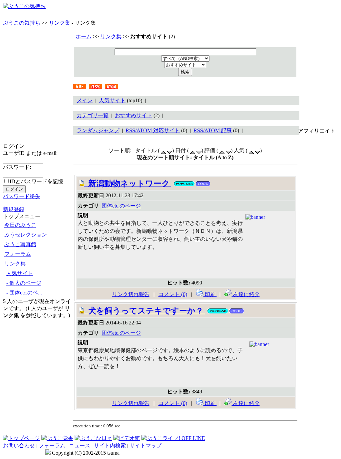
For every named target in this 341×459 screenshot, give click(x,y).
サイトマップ (146, 445)
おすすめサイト (133, 115)
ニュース (79, 445)
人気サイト (19, 273)
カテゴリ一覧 (93, 115)
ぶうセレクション (25, 234)
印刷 (210, 294)
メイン (85, 100)
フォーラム (17, 254)
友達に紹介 (246, 294)
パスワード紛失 (21, 196)
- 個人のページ (23, 283)
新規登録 (13, 209)
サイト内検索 (110, 445)
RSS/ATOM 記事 (212, 130)
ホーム (84, 36)
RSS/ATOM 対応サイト (153, 130)
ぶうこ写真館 (20, 244)
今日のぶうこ (20, 225)
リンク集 (59, 23)
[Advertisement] (318, 234)
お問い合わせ (19, 445)
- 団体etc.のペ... (24, 292)
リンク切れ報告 (131, 294)
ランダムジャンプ (98, 130)
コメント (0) (173, 294)
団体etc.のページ (121, 206)
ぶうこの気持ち (21, 23)
